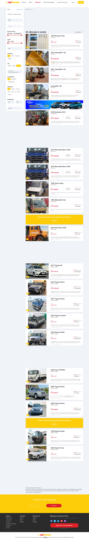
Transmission (10, 76)
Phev (12, 91)
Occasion (17, 55)
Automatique (11, 81)
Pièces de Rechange (49, 2)
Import (9, 58)
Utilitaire (19, 65)
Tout (9, 55)
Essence (18, 89)
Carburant (10, 86)
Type (8, 63)
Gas (9, 91)
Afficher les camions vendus (14, 14)
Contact (7, 527)
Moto (14, 65)
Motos (30, 2)
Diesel (12, 89)
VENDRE (81, 2)
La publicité (8, 520)
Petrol (9, 94)
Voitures (24, 2)
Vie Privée (8, 521)
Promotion (8, 525)
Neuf (12, 55)
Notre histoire (9, 518)
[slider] (8, 35)
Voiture (9, 65)
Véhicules (31, 9)
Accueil (27, 9)
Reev (19, 91)
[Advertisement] (15, 133)
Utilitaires (38, 2)
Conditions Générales (11, 523)
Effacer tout (19, 9)
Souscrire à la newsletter (64, 525)
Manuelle (13, 79)
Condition (10, 53)
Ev (15, 91)
